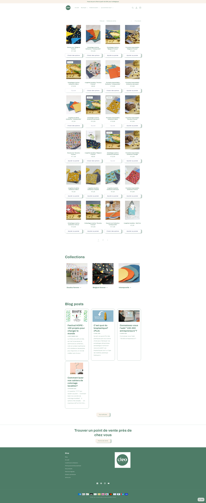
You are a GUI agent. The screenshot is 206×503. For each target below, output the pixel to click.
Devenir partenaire (70, 474)
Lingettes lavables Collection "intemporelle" (73, 118)
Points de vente (103, 440)
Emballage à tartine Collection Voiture (73, 224)
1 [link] (98, 240)
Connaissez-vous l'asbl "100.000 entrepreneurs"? (129, 328)
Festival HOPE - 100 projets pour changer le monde (76, 329)
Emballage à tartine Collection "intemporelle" (93, 48)
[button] (84, 7)
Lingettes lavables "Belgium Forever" (93, 153)
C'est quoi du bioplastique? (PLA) (101, 328)
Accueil (67, 460)
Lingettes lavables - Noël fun (132, 223)
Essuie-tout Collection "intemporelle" (113, 224)
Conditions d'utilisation (71, 462)
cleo (94, 497)
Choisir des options (73, 55)
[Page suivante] (107, 240)
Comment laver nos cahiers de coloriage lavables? (75, 382)
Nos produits (68, 468)
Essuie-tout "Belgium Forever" (73, 48)
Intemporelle (124, 287)
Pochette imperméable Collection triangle (132, 153)
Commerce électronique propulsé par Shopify (106, 497)
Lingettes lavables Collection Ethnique (113, 188)
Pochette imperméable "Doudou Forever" (132, 118)
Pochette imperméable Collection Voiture (132, 188)
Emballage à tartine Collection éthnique (113, 153)
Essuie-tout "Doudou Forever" (73, 153)
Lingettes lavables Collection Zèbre (73, 188)
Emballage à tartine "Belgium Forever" (113, 48)
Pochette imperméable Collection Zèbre (112, 118)
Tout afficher (103, 414)
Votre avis (68, 477)
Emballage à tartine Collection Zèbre (73, 83)
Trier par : (102, 21)
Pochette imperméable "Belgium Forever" (132, 48)
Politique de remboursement (73, 465)
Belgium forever (99, 287)
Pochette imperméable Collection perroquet (132, 83)
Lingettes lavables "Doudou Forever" (93, 83)
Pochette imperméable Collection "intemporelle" (112, 83)
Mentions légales (70, 471)
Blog (66, 457)
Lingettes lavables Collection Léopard (93, 188)
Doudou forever (73, 287)
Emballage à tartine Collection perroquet (93, 118)
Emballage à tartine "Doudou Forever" (93, 224)
